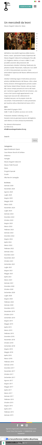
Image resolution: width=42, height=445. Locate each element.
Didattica (7, 156)
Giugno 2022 (8, 239)
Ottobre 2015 (8, 402)
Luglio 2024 (8, 211)
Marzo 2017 (8, 393)
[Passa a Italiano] (35, 1)
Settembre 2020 (9, 292)
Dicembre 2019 (9, 308)
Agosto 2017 (8, 380)
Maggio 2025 (8, 201)
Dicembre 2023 (9, 217)
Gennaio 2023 (8, 233)
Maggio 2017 (8, 387)
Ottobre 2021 (8, 261)
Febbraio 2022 (9, 248)
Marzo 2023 (8, 226)
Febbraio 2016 (9, 399)
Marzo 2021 (8, 280)
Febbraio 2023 (9, 230)
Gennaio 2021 (8, 283)
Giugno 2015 (8, 406)
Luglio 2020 (8, 296)
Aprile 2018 (8, 355)
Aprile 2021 (8, 277)
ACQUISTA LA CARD (25, 6)
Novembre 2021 (9, 258)
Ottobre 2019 (8, 314)
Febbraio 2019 (9, 333)
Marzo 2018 (8, 358)
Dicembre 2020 (9, 286)
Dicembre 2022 (9, 236)
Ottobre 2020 (8, 289)
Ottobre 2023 (8, 220)
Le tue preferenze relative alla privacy (23, 439)
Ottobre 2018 (8, 343)
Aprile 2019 (8, 327)
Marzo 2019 (8, 330)
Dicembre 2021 (9, 255)
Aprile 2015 (8, 409)
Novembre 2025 (9, 189)
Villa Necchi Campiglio (11, 177)
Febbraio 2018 (9, 362)
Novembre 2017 (9, 371)
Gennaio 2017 (8, 396)
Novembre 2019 (9, 311)
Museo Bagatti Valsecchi (12, 26)
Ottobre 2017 (8, 374)
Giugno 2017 (8, 384)
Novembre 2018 (9, 340)
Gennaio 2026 (8, 186)
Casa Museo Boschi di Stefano (14, 152)
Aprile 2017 (8, 390)
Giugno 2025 (8, 198)
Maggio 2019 (8, 324)
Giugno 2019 (8, 321)
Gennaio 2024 (8, 214)
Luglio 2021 (8, 267)
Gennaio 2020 (8, 305)
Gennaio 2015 (8, 415)
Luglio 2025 (8, 195)
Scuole (6, 174)
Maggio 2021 (8, 274)
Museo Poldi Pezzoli (11, 165)
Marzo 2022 (8, 245)
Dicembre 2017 (9, 368)
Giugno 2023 (8, 223)
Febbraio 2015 (9, 412)
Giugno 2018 (8, 349)
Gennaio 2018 (8, 365)
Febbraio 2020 (9, 302)
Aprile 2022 (8, 242)
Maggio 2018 (8, 352)
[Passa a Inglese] (39, 1)
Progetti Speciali (9, 171)
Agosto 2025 (8, 192)
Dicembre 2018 (9, 336)
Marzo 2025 (8, 204)
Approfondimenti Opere (12, 149)
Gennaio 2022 (8, 252)
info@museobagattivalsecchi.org (15, 129)
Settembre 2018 (9, 346)
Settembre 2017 (9, 377)
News (23, 26)
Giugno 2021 (8, 270)
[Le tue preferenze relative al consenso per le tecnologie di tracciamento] (4, 443)
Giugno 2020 (8, 299)
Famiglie (7, 159)
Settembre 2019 (9, 318)
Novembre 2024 (9, 208)
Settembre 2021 (9, 264)
